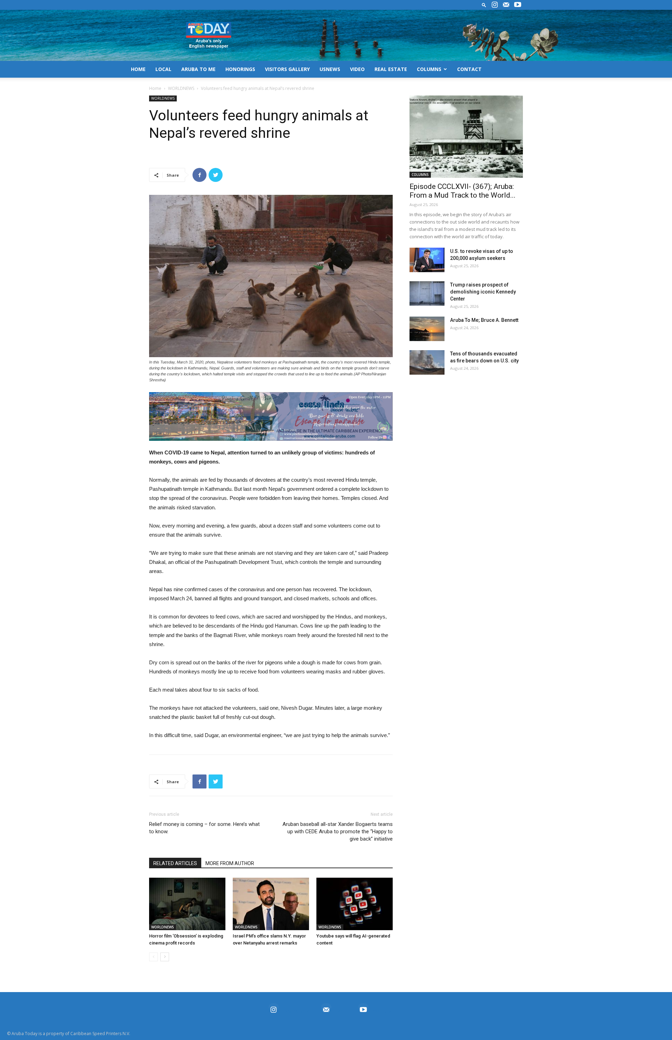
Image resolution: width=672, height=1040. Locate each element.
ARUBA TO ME (198, 69)
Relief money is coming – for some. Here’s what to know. (204, 828)
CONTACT (469, 69)
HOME (138, 69)
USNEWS (330, 69)
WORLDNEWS (181, 88)
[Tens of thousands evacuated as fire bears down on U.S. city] (427, 362)
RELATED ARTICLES (175, 863)
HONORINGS (240, 69)
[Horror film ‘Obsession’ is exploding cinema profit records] (187, 904)
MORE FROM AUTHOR (229, 863)
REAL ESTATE (390, 69)
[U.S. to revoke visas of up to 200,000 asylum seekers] (427, 260)
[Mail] (506, 5)
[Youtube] (517, 5)
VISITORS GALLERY (287, 69)
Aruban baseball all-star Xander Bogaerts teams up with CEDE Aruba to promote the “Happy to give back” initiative (337, 831)
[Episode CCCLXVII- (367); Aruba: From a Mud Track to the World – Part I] (466, 136)
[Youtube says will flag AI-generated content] (354, 904)
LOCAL (163, 69)
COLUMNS (429, 69)
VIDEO (357, 69)
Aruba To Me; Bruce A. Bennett (484, 320)
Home (155, 88)
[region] (271, 416)
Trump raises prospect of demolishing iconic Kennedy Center (483, 292)
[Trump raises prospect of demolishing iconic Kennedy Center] (427, 293)
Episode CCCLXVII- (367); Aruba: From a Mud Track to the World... (463, 190)
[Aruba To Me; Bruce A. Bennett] (427, 329)
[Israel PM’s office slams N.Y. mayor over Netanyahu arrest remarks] (271, 904)
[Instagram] (494, 5)
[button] (484, 4)
